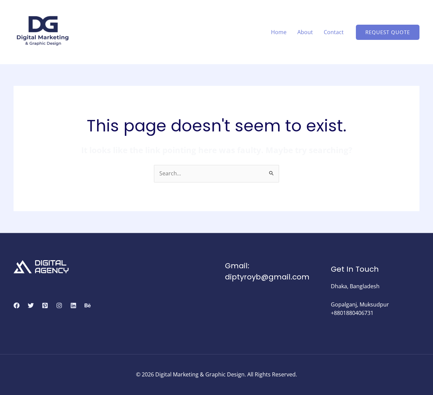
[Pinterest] (45, 305)
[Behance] (88, 305)
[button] (387, 32)
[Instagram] (59, 305)
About (305, 32)
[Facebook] (17, 305)
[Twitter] (31, 305)
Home (279, 32)
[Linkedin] (73, 305)
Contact (334, 32)
